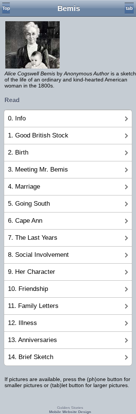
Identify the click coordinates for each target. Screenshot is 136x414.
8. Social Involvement (38, 254)
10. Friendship (28, 288)
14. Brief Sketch (30, 357)
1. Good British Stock (38, 135)
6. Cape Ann (25, 220)
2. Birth (18, 152)
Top (6, 8)
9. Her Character (31, 271)
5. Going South (29, 203)
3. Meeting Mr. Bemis (38, 169)
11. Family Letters (33, 305)
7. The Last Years (32, 237)
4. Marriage (24, 186)
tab (129, 8)
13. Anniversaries (32, 340)
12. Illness (22, 323)
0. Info (17, 118)
